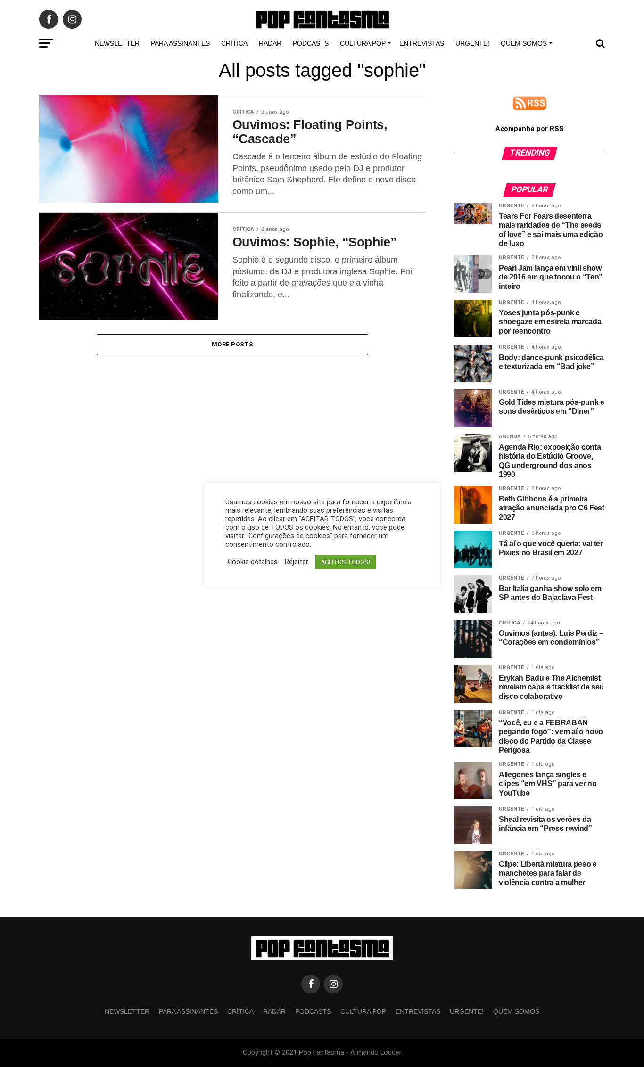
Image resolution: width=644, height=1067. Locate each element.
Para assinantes (180, 43)
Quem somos (524, 43)
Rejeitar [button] (296, 562)
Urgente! (472, 43)
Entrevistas (421, 43)
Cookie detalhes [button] (253, 562)
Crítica (234, 43)
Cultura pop (363, 43)
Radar (270, 43)
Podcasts (311, 43)
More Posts (232, 344)
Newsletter (117, 43)
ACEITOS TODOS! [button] (345, 562)
